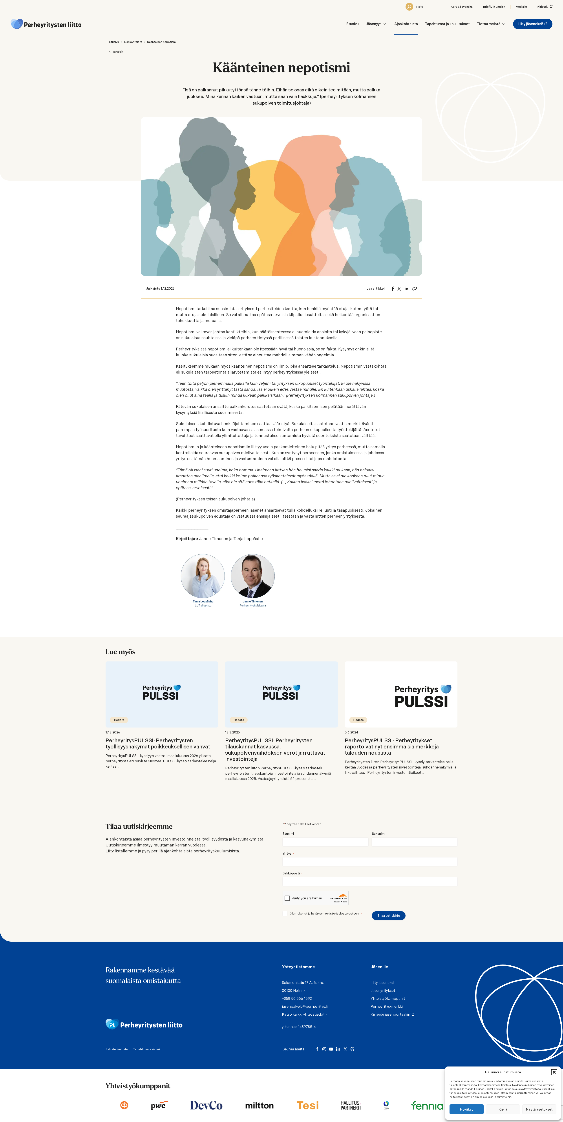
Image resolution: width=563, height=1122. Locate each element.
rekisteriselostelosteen (342, 913)
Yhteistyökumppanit (388, 998)
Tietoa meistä (488, 24)
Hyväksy (466, 1109)
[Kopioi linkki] (414, 288)
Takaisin (117, 51)
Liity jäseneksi (382, 983)
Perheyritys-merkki (387, 1006)
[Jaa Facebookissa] (393, 289)
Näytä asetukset (539, 1109)
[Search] (409, 7)
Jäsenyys (374, 24)
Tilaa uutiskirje (388, 915)
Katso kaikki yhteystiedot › (304, 1014)
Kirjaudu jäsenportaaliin (391, 1014)
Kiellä (503, 1109)
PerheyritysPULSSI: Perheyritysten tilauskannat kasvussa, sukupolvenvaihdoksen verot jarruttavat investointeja (275, 749)
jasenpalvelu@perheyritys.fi (305, 1006)
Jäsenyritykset (383, 991)
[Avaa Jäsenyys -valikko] (384, 24)
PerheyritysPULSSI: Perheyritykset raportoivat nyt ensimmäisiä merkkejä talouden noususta (392, 746)
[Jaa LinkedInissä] (406, 289)
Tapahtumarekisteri (146, 1049)
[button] (554, 1072)
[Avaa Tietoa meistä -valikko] (503, 24)
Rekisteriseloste (117, 1049)
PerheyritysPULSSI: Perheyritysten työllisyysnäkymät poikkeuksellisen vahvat (158, 743)
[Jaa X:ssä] (399, 289)
